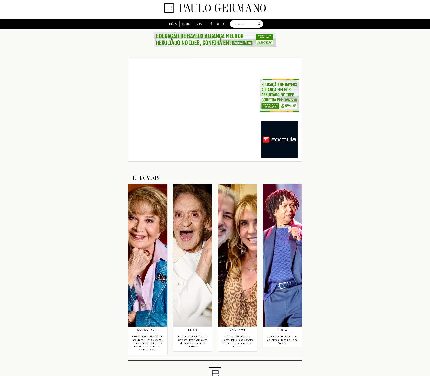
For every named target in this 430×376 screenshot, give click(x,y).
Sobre (186, 23)
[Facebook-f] (211, 24)
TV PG (199, 23)
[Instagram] (217, 24)
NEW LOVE (237, 329)
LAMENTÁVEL (147, 329)
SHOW (282, 329)
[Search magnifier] (259, 24)
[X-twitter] (223, 24)
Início (173, 23)
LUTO (192, 329)
